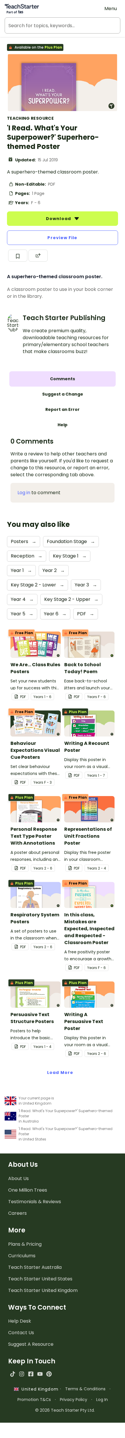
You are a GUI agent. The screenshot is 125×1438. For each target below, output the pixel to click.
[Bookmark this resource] (17, 256)
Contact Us (21, 1332)
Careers (17, 1213)
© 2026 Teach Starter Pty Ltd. (65, 1410)
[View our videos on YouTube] (39, 1374)
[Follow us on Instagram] (21, 1374)
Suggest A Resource (30, 1344)
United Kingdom (38, 1389)
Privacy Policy (73, 1399)
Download (59, 218)
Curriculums (21, 1255)
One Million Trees (27, 1190)
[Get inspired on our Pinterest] (48, 1374)
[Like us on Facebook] (30, 1374)
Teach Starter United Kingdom (43, 1290)
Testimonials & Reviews (34, 1201)
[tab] (62, 379)
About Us (18, 1178)
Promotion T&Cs (34, 1399)
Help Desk (19, 1321)
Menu (110, 8)
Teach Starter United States (40, 1278)
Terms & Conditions (85, 1389)
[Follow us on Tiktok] (12, 1374)
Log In (102, 1399)
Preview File (62, 238)
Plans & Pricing (25, 1244)
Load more (60, 1072)
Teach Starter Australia (35, 1267)
